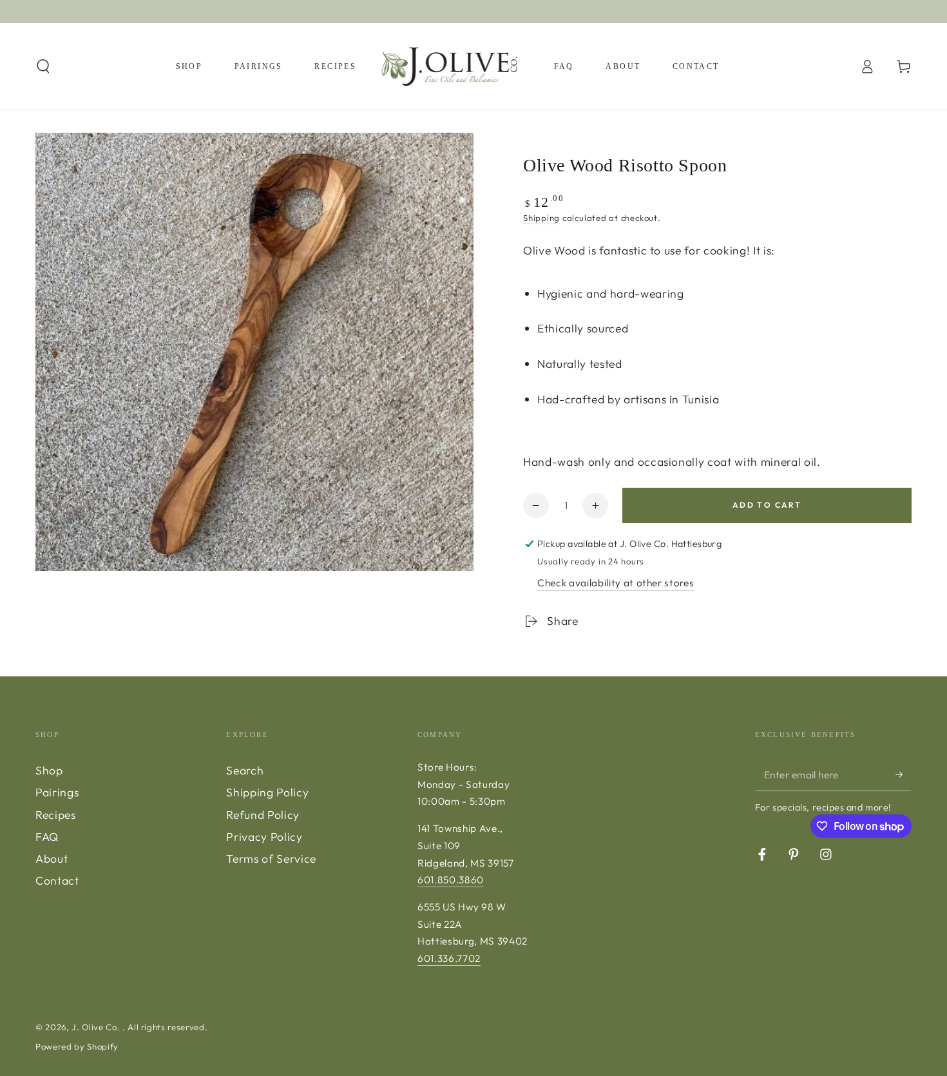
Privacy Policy (264, 836)
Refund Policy (263, 814)
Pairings (57, 792)
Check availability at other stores (615, 583)
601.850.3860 (450, 880)
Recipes (55, 814)
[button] (43, 66)
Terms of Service (271, 858)
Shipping (541, 218)
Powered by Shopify (77, 1046)
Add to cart (766, 505)
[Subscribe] (903, 774)
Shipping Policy (267, 792)
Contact (57, 880)
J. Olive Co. (97, 1027)
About (51, 858)
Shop (49, 770)
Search (244, 770)
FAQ (47, 836)
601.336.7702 (449, 958)
